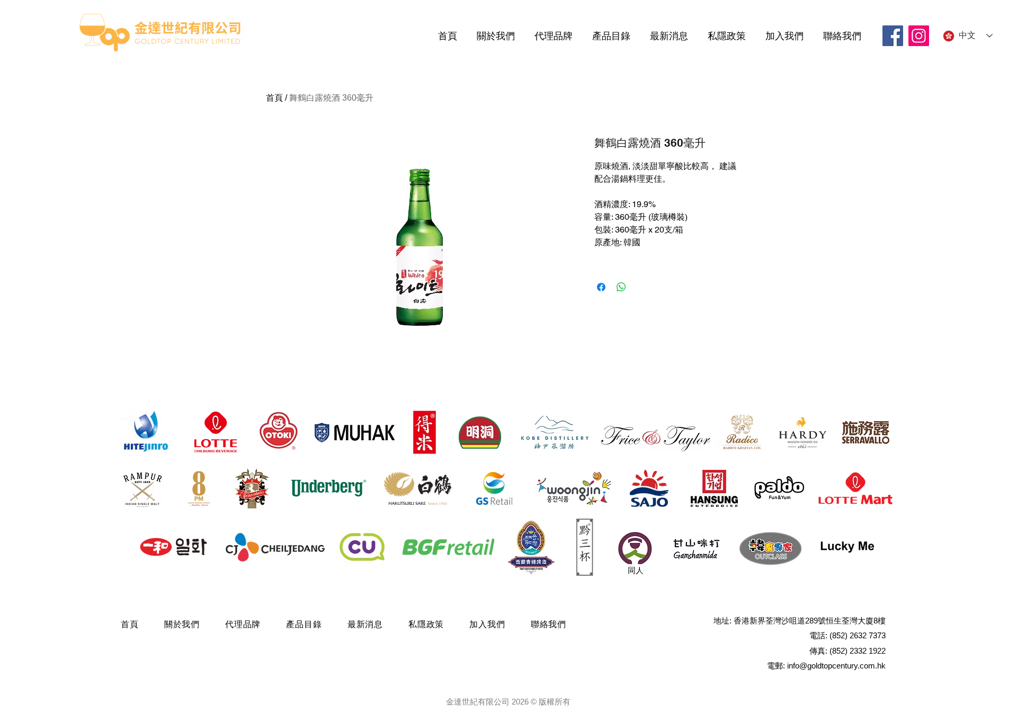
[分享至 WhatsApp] (621, 287)
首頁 (274, 97)
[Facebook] (892, 35)
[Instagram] (918, 35)
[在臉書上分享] (601, 287)
